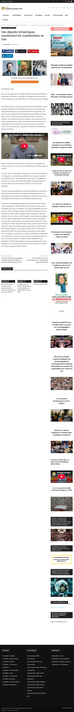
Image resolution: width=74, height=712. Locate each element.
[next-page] (5, 296)
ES (67, 7)
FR (53, 7)
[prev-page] (2, 296)
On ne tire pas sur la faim (40, 284)
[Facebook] (66, 1)
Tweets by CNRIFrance (58, 607)
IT (60, 7)
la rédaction (6, 44)
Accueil (3, 25)
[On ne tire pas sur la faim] (41, 278)
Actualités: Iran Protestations (20, 25)
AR (64, 7)
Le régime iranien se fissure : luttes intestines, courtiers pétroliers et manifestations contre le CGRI (24, 288)
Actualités (9, 25)
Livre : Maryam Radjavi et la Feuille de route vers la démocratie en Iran (61, 265)
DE (57, 7)
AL (71, 7)
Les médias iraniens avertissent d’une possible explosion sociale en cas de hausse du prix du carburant (8, 288)
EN (49, 7)
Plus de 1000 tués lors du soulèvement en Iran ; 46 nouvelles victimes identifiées (37, 260)
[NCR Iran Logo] (12, 8)
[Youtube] (71, 1)
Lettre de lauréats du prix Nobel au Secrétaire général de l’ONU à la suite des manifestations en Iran (12, 260)
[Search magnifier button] (70, 29)
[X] (68, 1)
